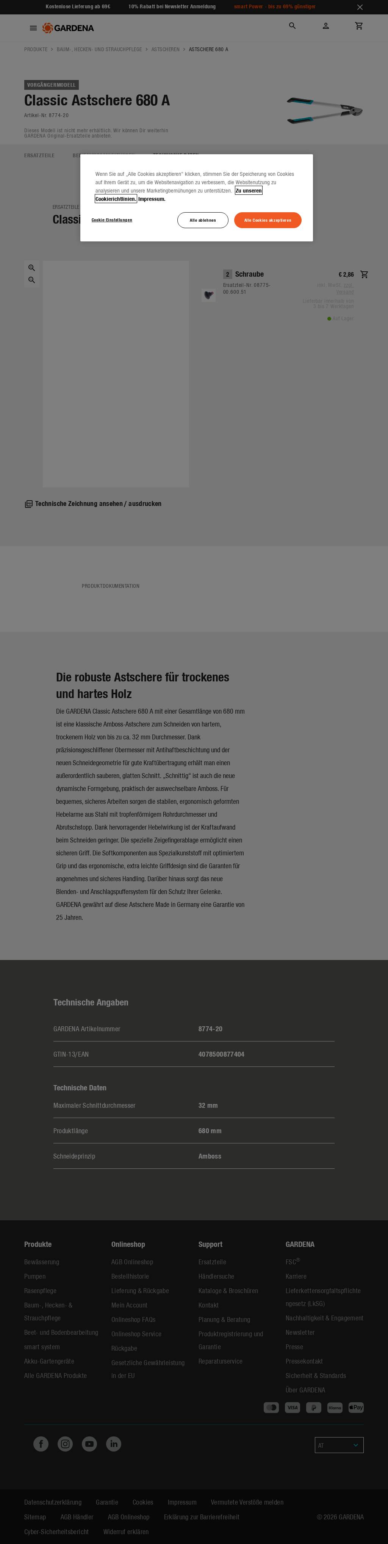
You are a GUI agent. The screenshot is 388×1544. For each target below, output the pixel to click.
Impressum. (152, 198)
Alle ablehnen (203, 220)
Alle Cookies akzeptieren (268, 220)
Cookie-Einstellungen (112, 219)
